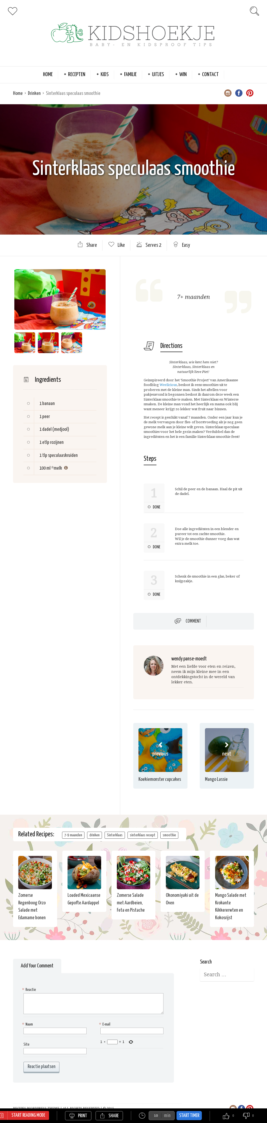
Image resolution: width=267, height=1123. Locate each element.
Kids (105, 74)
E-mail (105, 1024)
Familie (130, 74)
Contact (210, 74)
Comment (193, 621)
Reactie (29, 990)
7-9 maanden (73, 835)
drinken (94, 835)
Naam (28, 1024)
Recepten (76, 74)
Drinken (34, 93)
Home (48, 74)
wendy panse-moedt (189, 658)
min (167, 1115)
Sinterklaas (115, 835)
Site (26, 1044)
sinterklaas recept (142, 835)
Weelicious (168, 385)
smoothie (169, 835)
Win (183, 74)
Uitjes (158, 74)
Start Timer (189, 1115)
